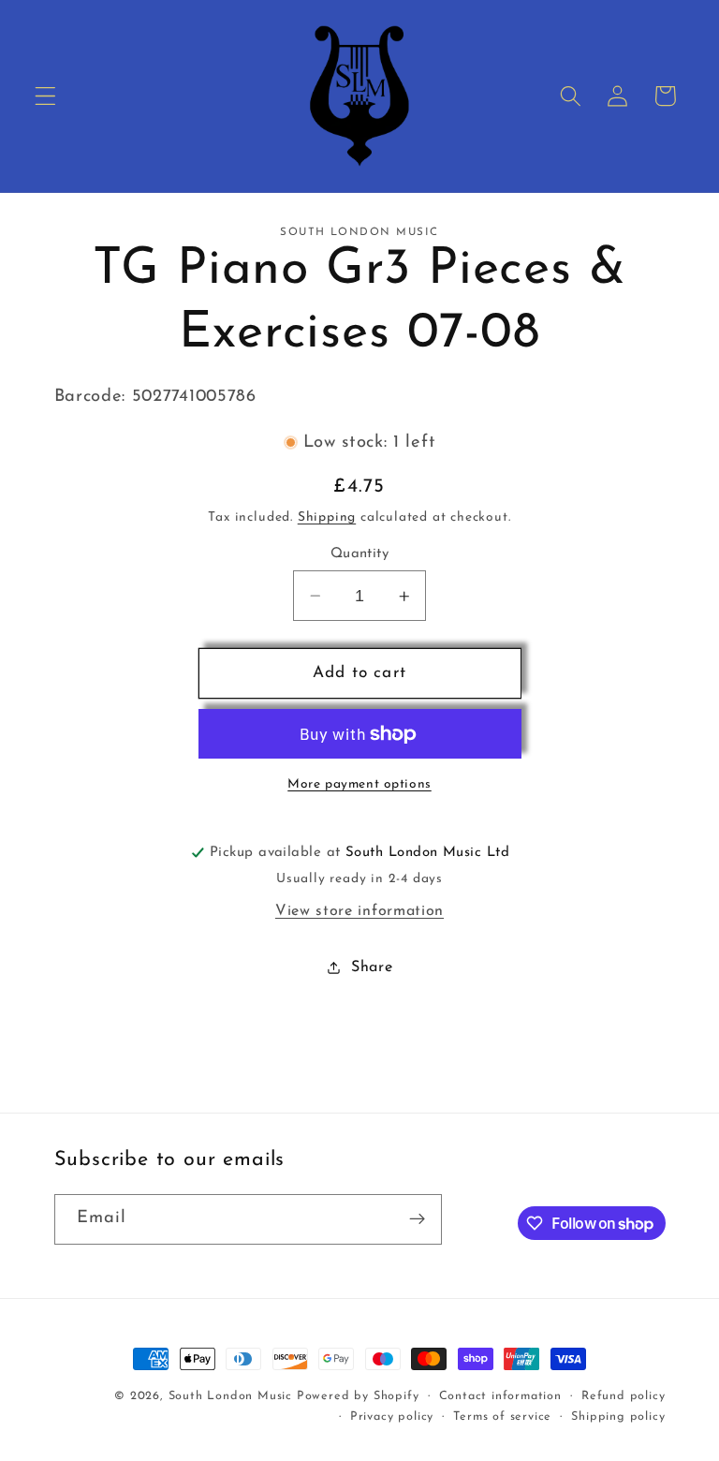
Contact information (500, 1396)
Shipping (327, 517)
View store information (359, 911)
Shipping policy (618, 1417)
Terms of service (502, 1417)
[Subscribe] (417, 1219)
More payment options (359, 784)
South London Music (231, 1396)
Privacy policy (391, 1417)
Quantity (359, 554)
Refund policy (623, 1396)
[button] (45, 96)
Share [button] (371, 967)
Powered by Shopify (358, 1396)
